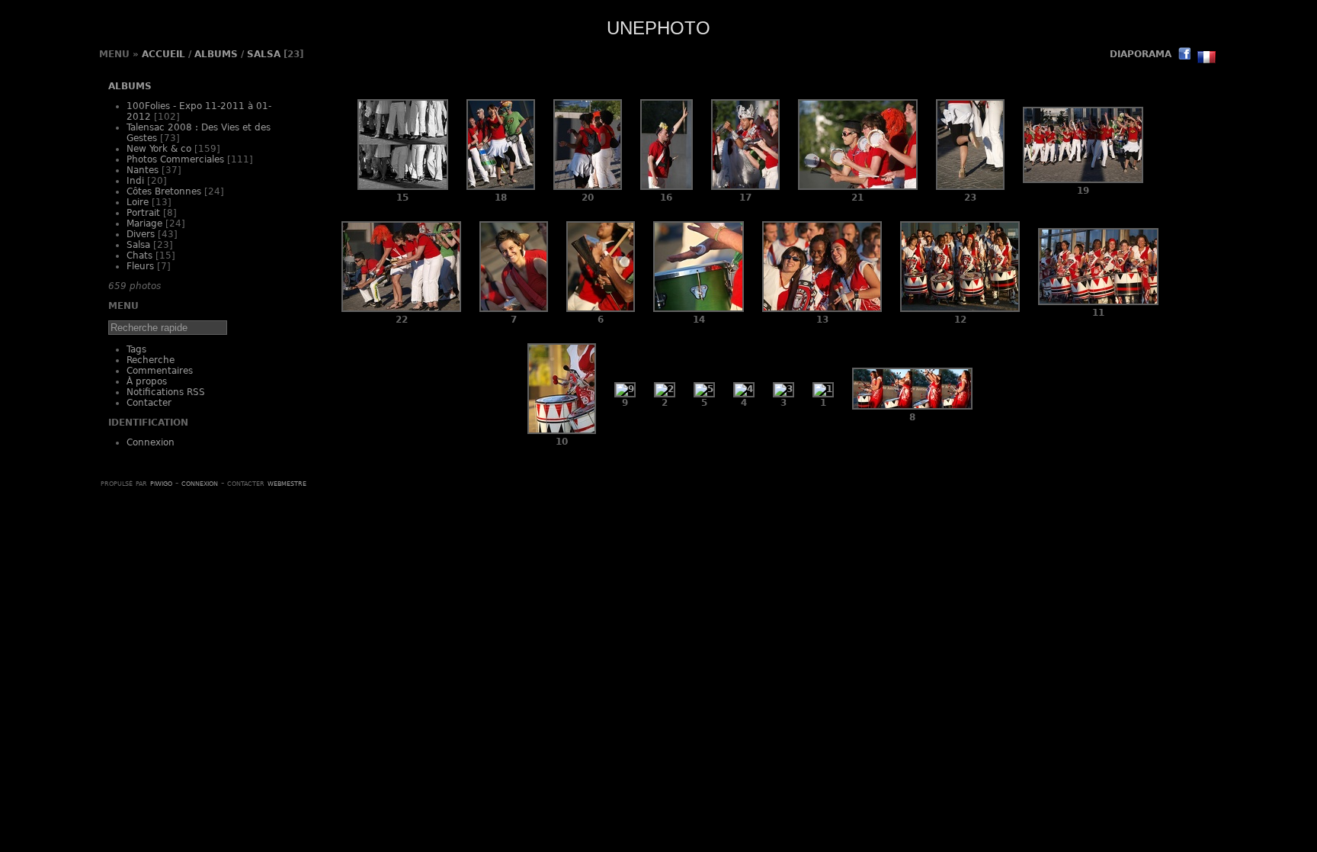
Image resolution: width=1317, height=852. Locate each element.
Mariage (144, 223)
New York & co (159, 148)
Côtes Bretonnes (164, 191)
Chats (139, 255)
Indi (135, 180)
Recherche (151, 360)
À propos (147, 381)
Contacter (149, 402)
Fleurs (140, 266)
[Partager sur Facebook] (1184, 55)
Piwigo (161, 482)
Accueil (163, 54)
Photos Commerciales (175, 159)
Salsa (263, 54)
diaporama (1140, 54)
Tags (136, 349)
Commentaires (160, 370)
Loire (138, 202)
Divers (141, 234)
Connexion (151, 442)
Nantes (143, 170)
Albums (216, 54)
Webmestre (287, 482)
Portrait (143, 212)
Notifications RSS (166, 392)
